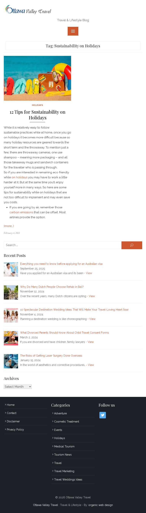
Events (58, 429)
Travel (58, 463)
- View (88, 273)
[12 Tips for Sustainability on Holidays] (37, 78)
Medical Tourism (64, 446)
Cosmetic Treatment (66, 421)
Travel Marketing (64, 471)
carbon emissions (21, 212)
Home (10, 404)
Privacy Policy (15, 429)
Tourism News (63, 454)
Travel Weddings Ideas (68, 479)
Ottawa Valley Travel (45, 505)
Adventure (60, 413)
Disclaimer (13, 421)
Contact (11, 413)
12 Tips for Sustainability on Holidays (37, 115)
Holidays (37, 105)
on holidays (19, 177)
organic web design (100, 505)
